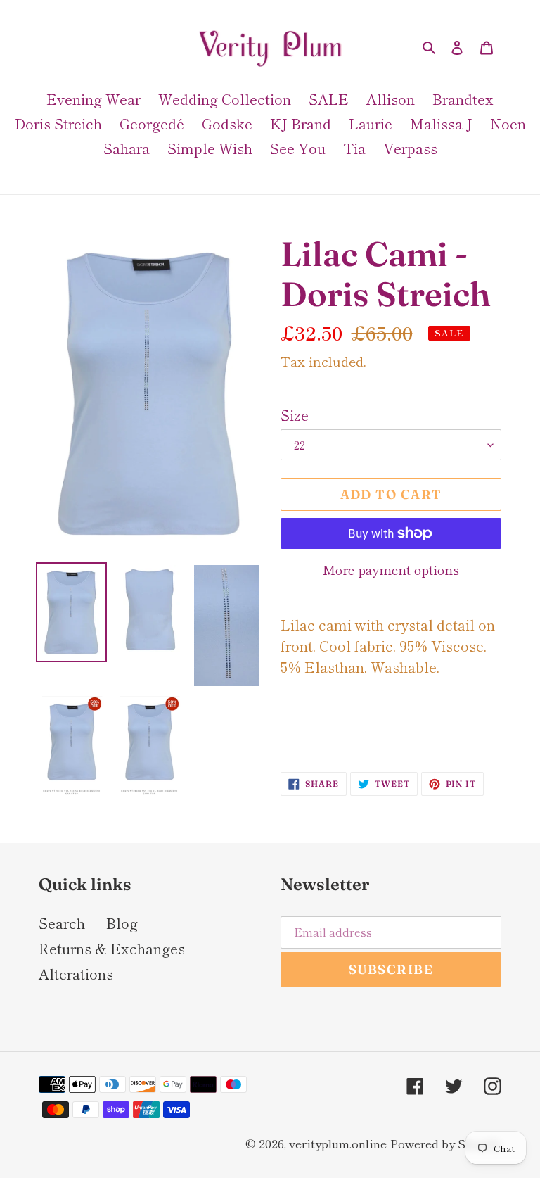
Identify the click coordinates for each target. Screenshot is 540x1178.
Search (62, 923)
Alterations (76, 973)
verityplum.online (338, 1143)
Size (295, 415)
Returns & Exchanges (112, 948)
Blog (122, 923)
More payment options (391, 569)
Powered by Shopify (445, 1143)
